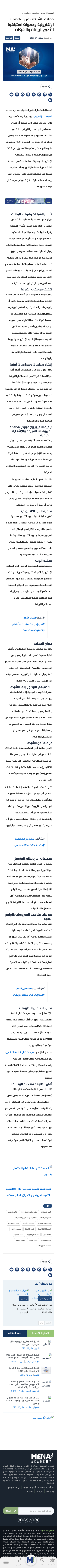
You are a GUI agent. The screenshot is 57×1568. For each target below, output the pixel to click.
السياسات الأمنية (28, 1223)
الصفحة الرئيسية (47, 13)
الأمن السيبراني (45, 1218)
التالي (41, 1323)
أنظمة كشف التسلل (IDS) (29, 1212)
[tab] (40, 1333)
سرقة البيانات (33, 1240)
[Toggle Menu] (6, 1562)
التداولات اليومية (32, 1391)
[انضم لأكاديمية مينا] (43, 1417)
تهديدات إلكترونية (33, 1235)
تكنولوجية (27, 13)
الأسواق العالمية (33, 1407)
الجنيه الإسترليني (32, 1361)
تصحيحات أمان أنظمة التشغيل (20, 1052)
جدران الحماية (18, 1235)
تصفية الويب (47, 1235)
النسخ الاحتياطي (13, 1223)
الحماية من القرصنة (44, 1223)
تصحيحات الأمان (16, 1229)
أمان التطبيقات (46, 1212)
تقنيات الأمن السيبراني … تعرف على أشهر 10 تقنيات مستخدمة (28, 624)
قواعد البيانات (20, 1240)
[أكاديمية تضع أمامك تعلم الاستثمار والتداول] (28, 1171)
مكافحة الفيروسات (44, 1246)
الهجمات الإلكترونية (42, 116)
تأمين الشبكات (29, 1229)
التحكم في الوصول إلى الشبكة (26, 1218)
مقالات (36, 13)
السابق (48, 1323)
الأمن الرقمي (12, 1212)
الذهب (37, 1375)
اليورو (37, 1348)
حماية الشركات (46, 1240)
